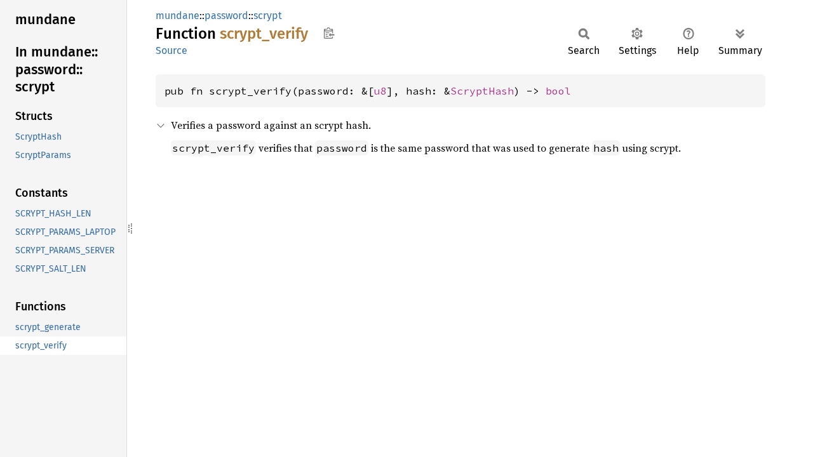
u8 (380, 90)
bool (558, 90)
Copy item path (328, 33)
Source (171, 50)
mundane (177, 16)
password (226, 16)
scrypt (267, 16)
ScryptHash (482, 90)
